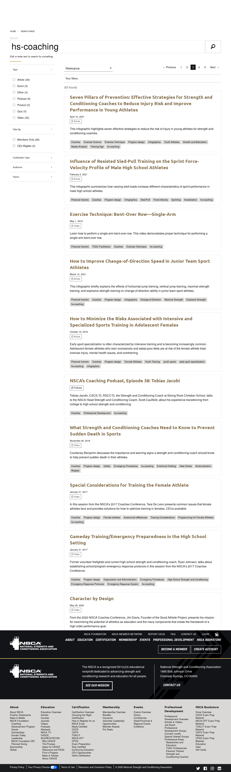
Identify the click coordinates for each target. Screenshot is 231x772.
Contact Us (171, 685)
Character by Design (92, 598)
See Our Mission (97, 686)
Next (215, 67)
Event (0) (22, 86)
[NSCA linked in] (219, 769)
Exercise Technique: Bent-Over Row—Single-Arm (123, 214)
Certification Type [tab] (21, 157)
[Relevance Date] (88, 70)
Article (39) (23, 79)
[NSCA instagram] (212, 769)
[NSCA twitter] (198, 769)
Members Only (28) (28, 139)
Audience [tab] (17, 167)
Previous (172, 67)
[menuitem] (68, 640)
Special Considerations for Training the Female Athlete (129, 485)
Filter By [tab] (17, 129)
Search (14, 38)
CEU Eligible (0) (26, 146)
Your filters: (72, 78)
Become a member (174, 649)
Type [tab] (15, 69)
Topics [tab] (16, 176)
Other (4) (22, 92)
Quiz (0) (22, 111)
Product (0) (23, 105)
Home (13, 31)
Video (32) (23, 117)
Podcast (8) (23, 98)
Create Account (206, 649)
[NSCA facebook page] (205, 769)
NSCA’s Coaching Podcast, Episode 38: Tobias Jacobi (125, 380)
